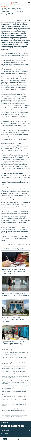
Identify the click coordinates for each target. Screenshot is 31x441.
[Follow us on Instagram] (12, 426)
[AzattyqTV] (18, 439)
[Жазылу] (22, 426)
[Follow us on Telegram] (15, 426)
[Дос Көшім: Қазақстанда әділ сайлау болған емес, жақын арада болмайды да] (15, 283)
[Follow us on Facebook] (2, 426)
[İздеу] (26, 439)
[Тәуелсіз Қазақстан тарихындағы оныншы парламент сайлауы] (15, 332)
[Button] (17, 20)
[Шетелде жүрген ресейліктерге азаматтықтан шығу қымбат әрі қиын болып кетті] (15, 259)
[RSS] (19, 426)
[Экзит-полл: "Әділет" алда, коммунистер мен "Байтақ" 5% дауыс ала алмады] (15, 308)
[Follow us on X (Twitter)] (5, 426)
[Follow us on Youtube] (9, 426)
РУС (11, 439)
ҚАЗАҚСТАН (4, 6)
